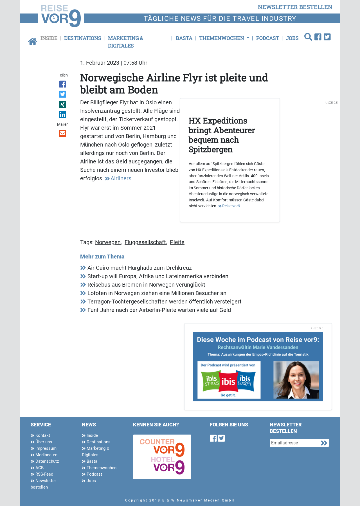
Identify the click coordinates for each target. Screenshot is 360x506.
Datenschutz (46, 461)
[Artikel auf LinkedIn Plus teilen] (63, 116)
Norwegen (108, 242)
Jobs (292, 38)
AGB (39, 467)
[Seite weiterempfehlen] (63, 134)
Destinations (82, 38)
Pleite (177, 242)
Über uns (43, 441)
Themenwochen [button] (222, 38)
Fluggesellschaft (145, 242)
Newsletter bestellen (43, 484)
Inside (48, 38)
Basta (184, 38)
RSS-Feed (43, 474)
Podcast (267, 38)
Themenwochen (101, 467)
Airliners (121, 178)
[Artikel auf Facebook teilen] (63, 85)
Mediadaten (45, 454)
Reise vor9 (231, 206)
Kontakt (42, 435)
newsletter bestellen (295, 6)
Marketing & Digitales (125, 42)
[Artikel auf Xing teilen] (63, 105)
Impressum (45, 448)
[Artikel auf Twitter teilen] (63, 95)
